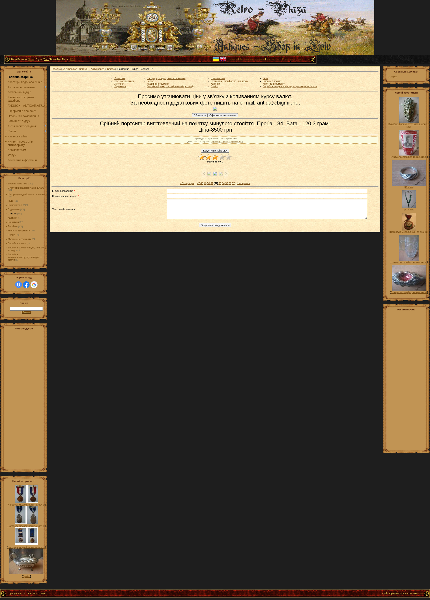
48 (201, 183)
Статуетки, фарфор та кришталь (229, 81)
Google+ (392, 76)
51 (212, 183)
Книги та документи (19, 230)
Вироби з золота (17, 243)
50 (208, 183)
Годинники (13, 209)
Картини (12, 217)
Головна (233, 59)
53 (220, 183)
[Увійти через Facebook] (26, 284)
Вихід (300, 59)
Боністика (13, 222)
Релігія (11, 234)
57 (233, 183)
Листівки (12, 226)
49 (205, 183)
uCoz (420, 593)
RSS (72, 59)
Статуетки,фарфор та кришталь (26, 187)
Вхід (307, 59)
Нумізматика (15, 205)
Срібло (12, 213)
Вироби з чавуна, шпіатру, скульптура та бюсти (290, 86)
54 (223, 183)
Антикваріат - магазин (252, 59)
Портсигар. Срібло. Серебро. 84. (226, 142)
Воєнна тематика (17, 183)
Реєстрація (288, 59)
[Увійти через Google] (34, 284)
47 (198, 183)
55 (226, 183)
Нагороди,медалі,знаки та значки (26, 194)
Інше (10, 200)
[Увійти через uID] (18, 284)
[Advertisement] (26, 399)
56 (230, 183)
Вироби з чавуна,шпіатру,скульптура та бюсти (25, 257)
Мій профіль (273, 59)
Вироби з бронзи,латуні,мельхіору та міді (409, 125)
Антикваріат (97, 69)
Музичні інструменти (19, 239)
